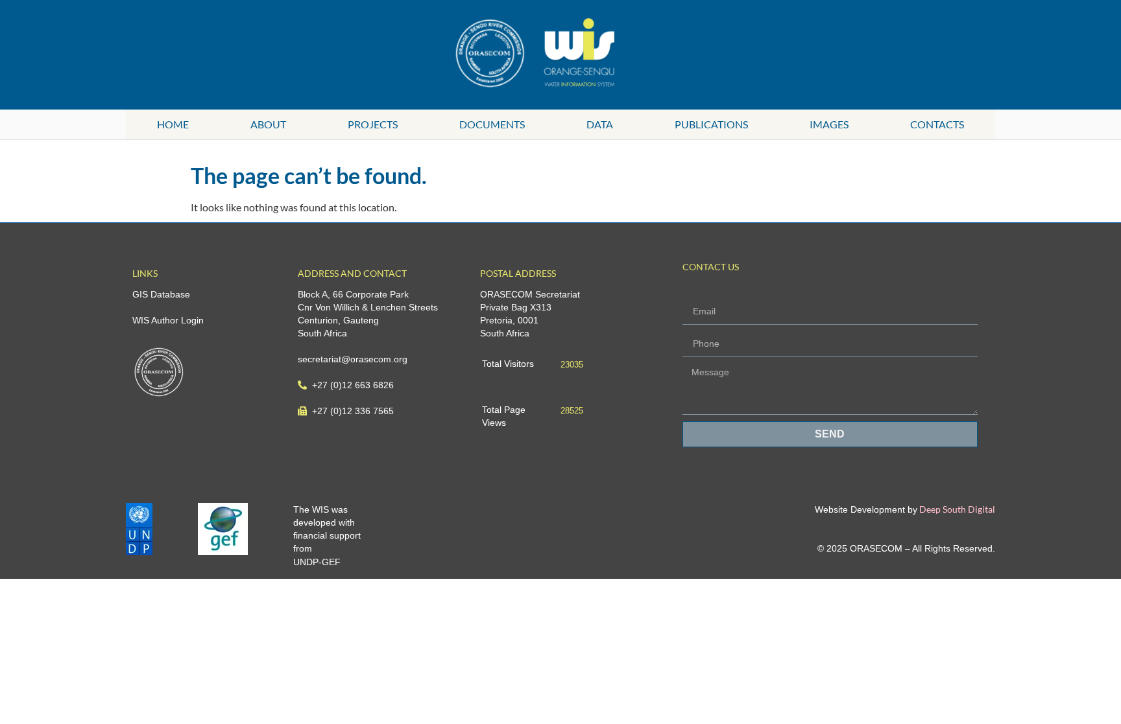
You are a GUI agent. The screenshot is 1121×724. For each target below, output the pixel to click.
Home (173, 124)
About (268, 124)
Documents (492, 124)
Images (829, 124)
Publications (711, 124)
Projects (373, 124)
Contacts (937, 124)
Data (599, 124)
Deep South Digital (956, 509)
